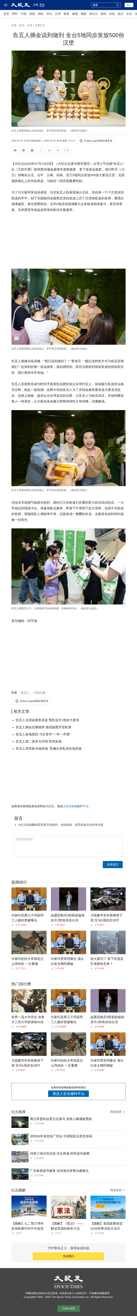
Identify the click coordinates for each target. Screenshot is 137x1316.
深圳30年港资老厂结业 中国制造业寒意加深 (61, 1136)
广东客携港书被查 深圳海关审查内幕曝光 (59, 1171)
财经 (103, 13)
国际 (41, 13)
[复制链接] (40, 150)
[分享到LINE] (23, 151)
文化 (129, 13)
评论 (49, 13)
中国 (23, 13)
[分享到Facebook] (15, 151)
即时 (15, 13)
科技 (112, 13)
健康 (75, 13)
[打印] (49, 151)
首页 (6, 13)
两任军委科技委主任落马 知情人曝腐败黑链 (61, 1119)
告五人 (25, 692)
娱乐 (120, 13)
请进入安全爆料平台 (68, 1094)
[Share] (13, 925)
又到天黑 (39, 692)
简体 (42, 4)
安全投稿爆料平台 (77, 806)
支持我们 (68, 1256)
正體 (35, 4)
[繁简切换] (66, 151)
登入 (129, 5)
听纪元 (93, 13)
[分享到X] (32, 151)
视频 (83, 13)
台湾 (58, 13)
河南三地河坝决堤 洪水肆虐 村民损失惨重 (60, 1153)
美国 (32, 13)
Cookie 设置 (68, 1308)
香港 (66, 13)
